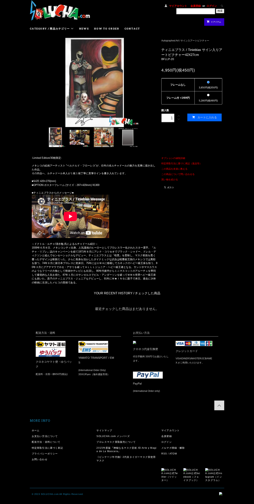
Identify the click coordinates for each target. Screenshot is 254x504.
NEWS (84, 28)
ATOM (173, 453)
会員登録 (195, 5)
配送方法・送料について (46, 442)
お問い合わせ (39, 459)
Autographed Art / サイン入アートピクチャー (185, 40)
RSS (164, 453)
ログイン (212, 5)
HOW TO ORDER (106, 28)
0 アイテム (216, 22)
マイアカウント (178, 5)
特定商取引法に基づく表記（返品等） (181, 163)
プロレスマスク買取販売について (116, 442)
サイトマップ (104, 430)
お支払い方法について (45, 436)
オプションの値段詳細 (173, 158)
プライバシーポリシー (45, 453)
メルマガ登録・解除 (173, 448)
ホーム (36, 430)
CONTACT (132, 28)
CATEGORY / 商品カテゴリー (50, 28)
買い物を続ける (169, 179)
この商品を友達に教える (174, 168)
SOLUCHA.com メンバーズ (113, 436)
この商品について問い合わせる (178, 174)
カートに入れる (207, 117)
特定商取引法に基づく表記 (47, 448)
